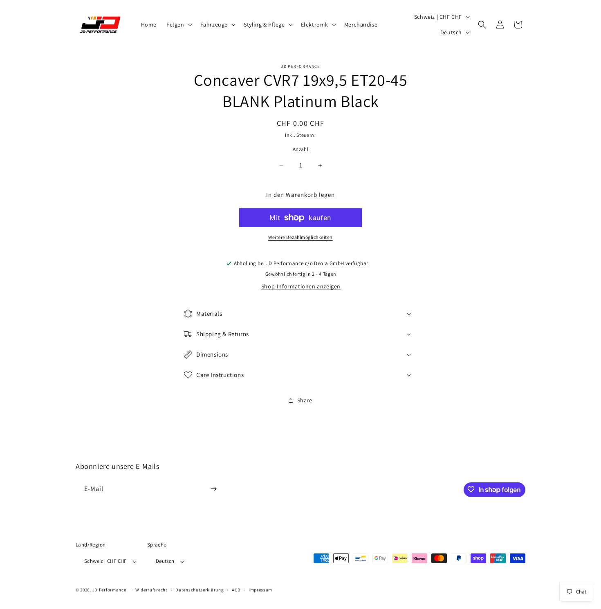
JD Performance (109, 590)
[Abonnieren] (213, 488)
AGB (236, 590)
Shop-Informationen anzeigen (301, 286)
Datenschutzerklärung (199, 590)
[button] (178, 24)
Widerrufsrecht (151, 590)
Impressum (260, 590)
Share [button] (304, 400)
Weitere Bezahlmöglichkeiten (300, 237)
